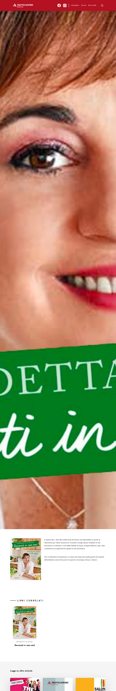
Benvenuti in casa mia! (25, 645)
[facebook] (59, 5)
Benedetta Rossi (25, 642)
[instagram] (64, 5)
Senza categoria (37, 297)
